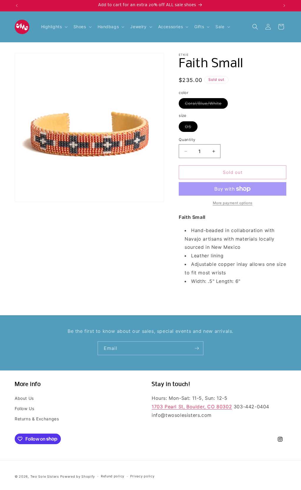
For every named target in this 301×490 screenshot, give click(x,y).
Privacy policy (142, 476)
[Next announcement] (284, 5)
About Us (24, 398)
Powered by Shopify (77, 476)
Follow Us (24, 408)
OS (191, 128)
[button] (54, 27)
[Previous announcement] (16, 5)
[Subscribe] (196, 348)
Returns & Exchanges (37, 418)
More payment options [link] (232, 203)
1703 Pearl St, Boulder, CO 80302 (192, 407)
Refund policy (112, 476)
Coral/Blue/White (206, 104)
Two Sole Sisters (44, 476)
